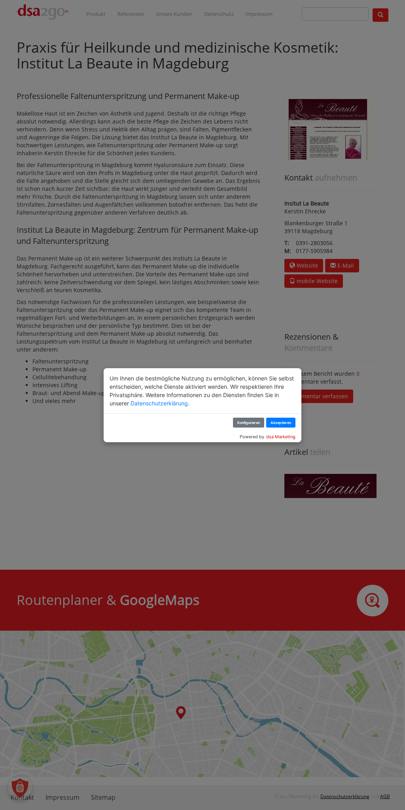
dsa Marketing (280, 436)
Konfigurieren (248, 422)
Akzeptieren (281, 422)
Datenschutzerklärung (159, 403)
